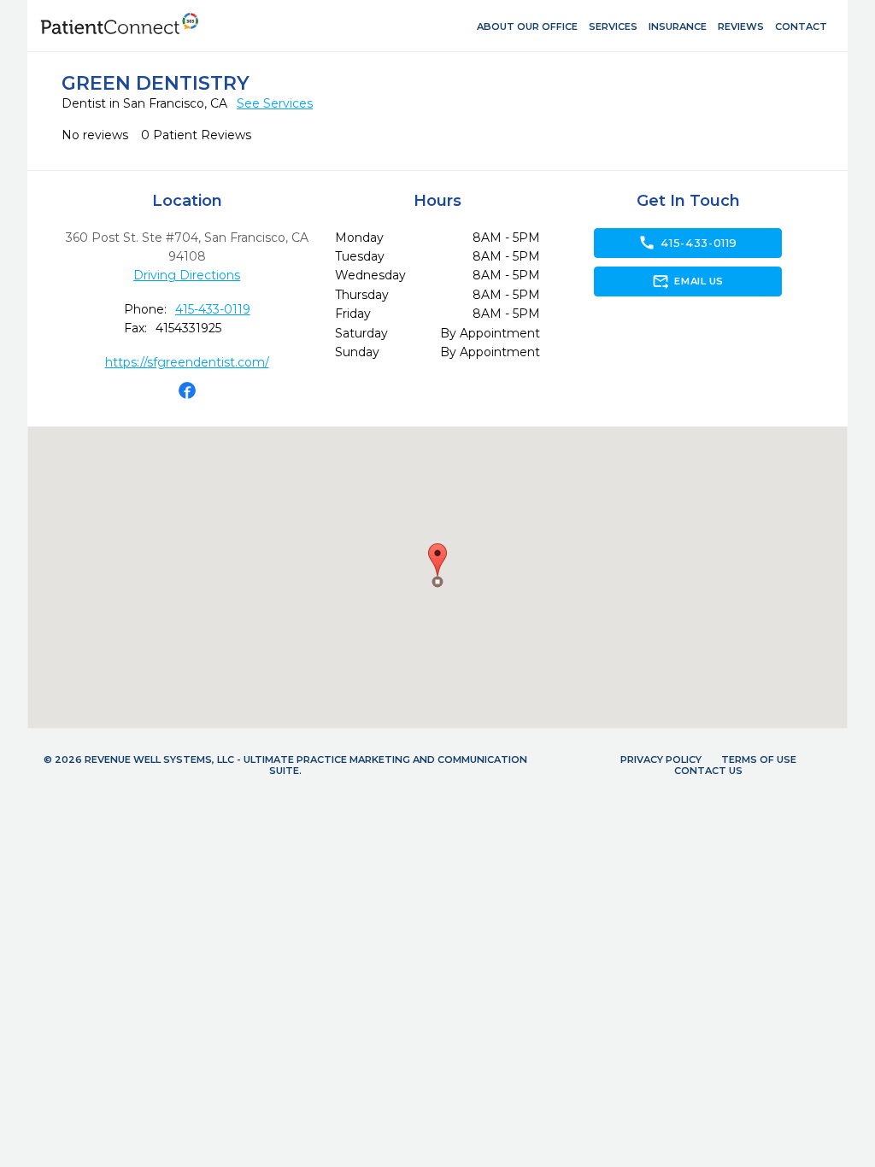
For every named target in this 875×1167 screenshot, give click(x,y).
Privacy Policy (661, 759)
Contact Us (708, 771)
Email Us (687, 281)
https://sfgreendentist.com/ (187, 362)
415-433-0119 (212, 309)
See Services (275, 103)
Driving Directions (186, 275)
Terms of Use (758, 759)
